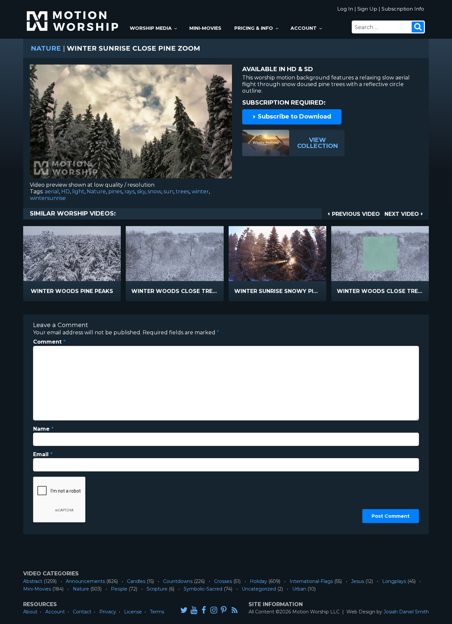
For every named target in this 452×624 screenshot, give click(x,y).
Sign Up (367, 9)
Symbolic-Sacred (203, 589)
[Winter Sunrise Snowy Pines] (277, 253)
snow (154, 191)
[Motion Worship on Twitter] (184, 610)
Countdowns (178, 581)
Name (43, 429)
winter (200, 191)
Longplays (394, 581)
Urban (299, 589)
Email (43, 454)
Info (43, 291)
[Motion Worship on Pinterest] (224, 610)
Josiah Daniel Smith (406, 612)
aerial (52, 191)
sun (168, 191)
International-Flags (311, 581)
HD (65, 191)
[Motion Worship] (73, 15)
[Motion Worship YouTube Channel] (194, 610)
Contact (82, 612)
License (133, 612)
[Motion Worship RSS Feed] (235, 610)
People (119, 589)
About (30, 612)
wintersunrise (48, 198)
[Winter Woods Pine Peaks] (72, 253)
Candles (136, 581)
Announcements (85, 581)
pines (115, 191)
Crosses (223, 581)
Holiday (258, 581)
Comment (49, 342)
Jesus (357, 581)
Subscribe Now (89, 291)
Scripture (157, 589)
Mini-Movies (205, 28)
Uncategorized (259, 589)
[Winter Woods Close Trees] (174, 253)
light (78, 191)
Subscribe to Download (293, 116)
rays (129, 191)
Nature (46, 48)
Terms (157, 612)
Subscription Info (403, 9)
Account (304, 28)
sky (141, 191)
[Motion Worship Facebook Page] (204, 610)
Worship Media (151, 28)
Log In (345, 9)
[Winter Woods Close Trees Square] (380, 253)
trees (182, 191)
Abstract (32, 581)
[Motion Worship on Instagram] (214, 610)
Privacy (107, 612)
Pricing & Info (253, 28)
